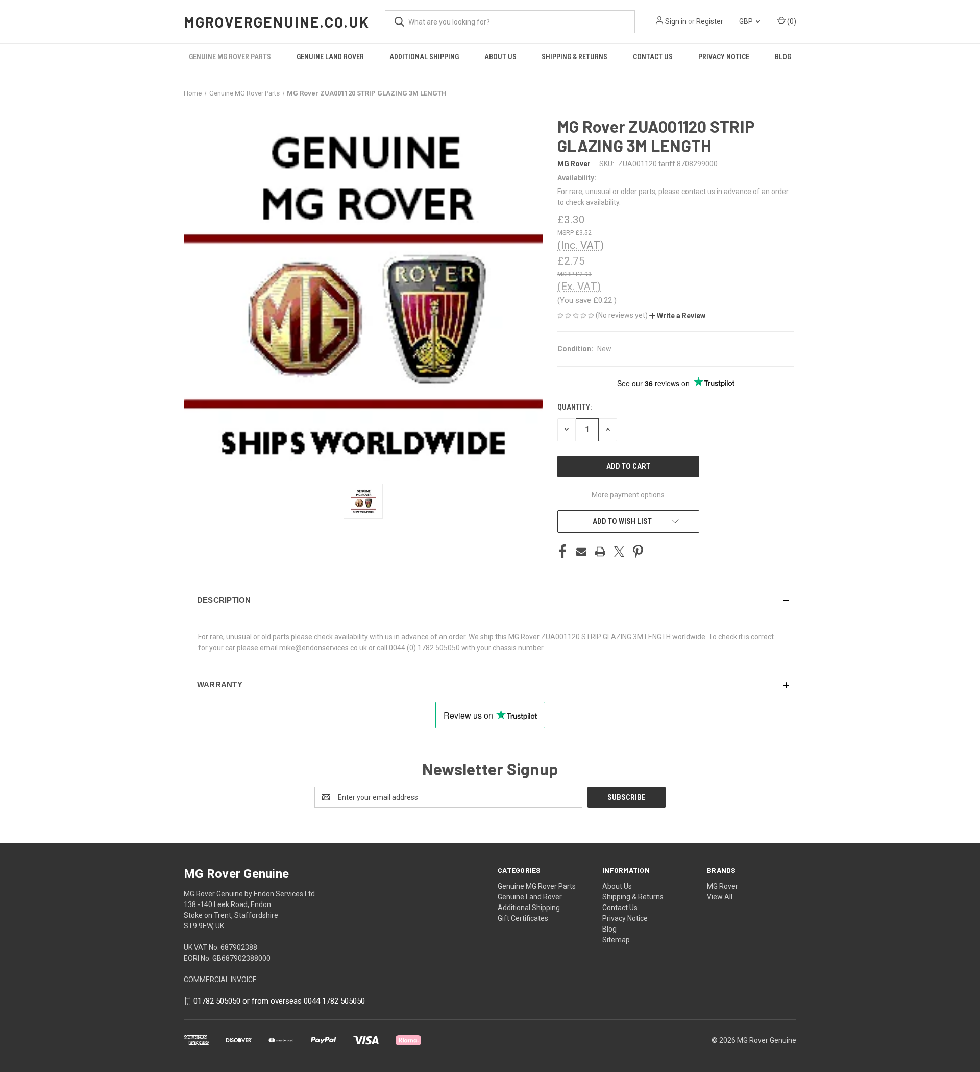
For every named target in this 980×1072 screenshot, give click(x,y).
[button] (677, 316)
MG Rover (722, 886)
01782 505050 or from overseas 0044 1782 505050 (279, 1001)
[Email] (581, 551)
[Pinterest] (638, 551)
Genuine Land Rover (330, 57)
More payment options (628, 495)
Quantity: (574, 407)
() (791, 21)
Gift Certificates (523, 918)
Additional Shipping (424, 57)
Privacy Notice (723, 57)
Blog (783, 57)
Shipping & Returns (574, 57)
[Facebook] (562, 551)
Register (709, 21)
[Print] (600, 551)
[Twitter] (619, 551)
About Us (500, 57)
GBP (746, 21)
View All (719, 897)
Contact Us (653, 57)
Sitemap (616, 940)
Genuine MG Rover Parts (230, 57)
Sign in (676, 21)
